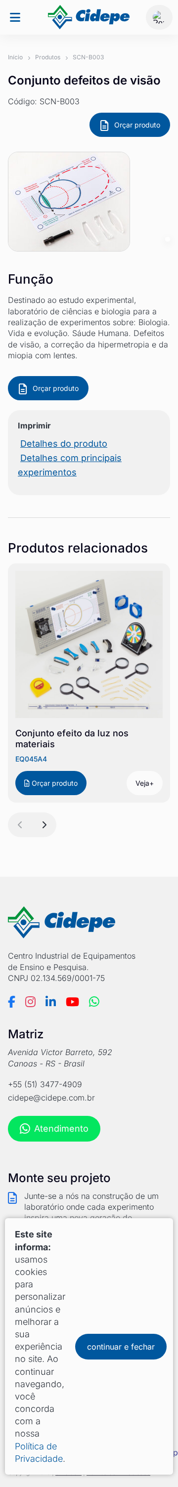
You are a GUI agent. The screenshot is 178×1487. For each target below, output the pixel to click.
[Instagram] (30, 1002)
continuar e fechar (121, 1347)
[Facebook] (11, 1002)
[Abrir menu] (15, 17)
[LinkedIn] (50, 1002)
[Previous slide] (20, 825)
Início (15, 57)
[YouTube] (72, 1002)
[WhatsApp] (94, 1002)
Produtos (47, 57)
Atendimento (61, 1128)
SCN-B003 (88, 57)
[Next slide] (44, 825)
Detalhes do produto (63, 443)
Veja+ (144, 783)
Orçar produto (137, 125)
